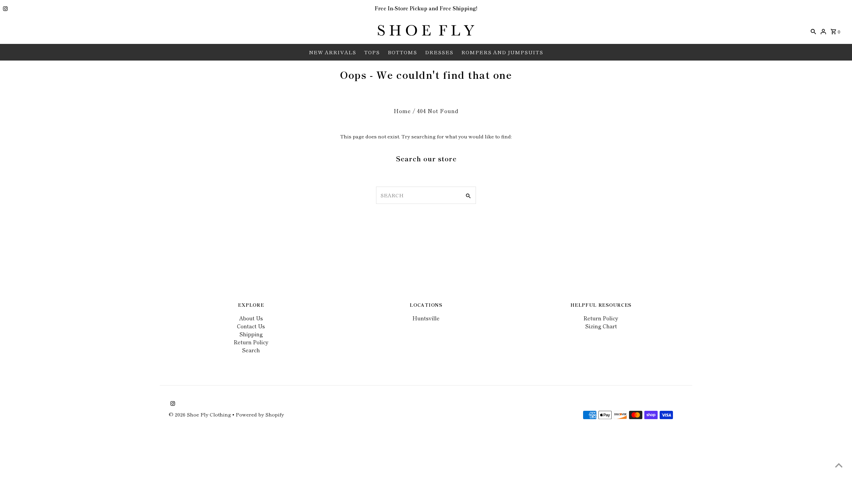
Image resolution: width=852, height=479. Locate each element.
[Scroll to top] (838, 465)
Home (402, 111)
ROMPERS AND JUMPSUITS (502, 52)
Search (251, 350)
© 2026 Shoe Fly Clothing (200, 414)
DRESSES (439, 52)
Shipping (251, 334)
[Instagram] (4, 9)
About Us (251, 318)
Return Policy (251, 342)
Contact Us (251, 326)
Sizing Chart (601, 326)
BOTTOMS (402, 52)
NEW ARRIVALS (332, 52)
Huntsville (426, 318)
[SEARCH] (813, 31)
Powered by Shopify (260, 414)
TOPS (372, 52)
